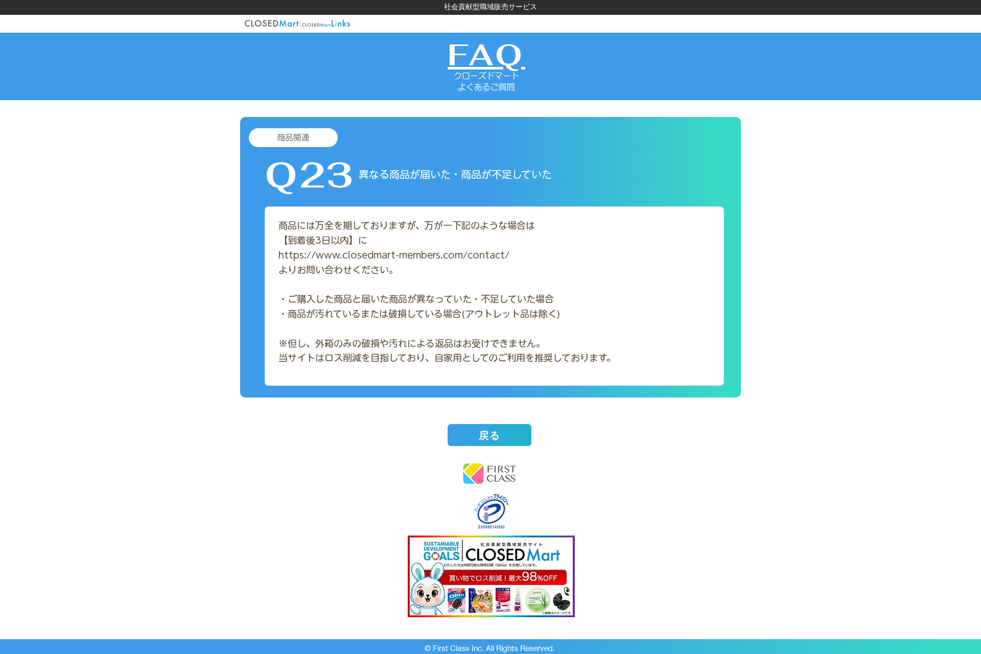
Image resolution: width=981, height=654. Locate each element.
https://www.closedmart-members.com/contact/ (393, 255)
